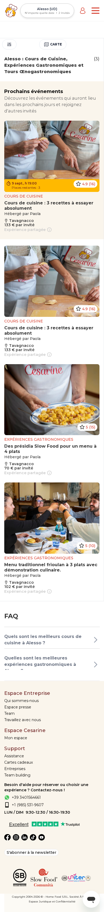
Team (9, 713)
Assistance (14, 756)
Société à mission (80, 896)
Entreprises (14, 768)
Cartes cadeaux (18, 762)
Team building (17, 775)
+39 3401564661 (26, 797)
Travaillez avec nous (22, 719)
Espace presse (17, 707)
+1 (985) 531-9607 (28, 804)
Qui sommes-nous (21, 700)
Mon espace (15, 738)
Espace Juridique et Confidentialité (52, 901)
